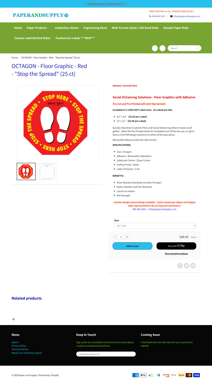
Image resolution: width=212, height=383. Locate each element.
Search (15, 342)
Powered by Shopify (49, 375)
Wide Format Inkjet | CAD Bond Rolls (135, 28)
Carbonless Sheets (67, 28)
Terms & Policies (20, 349)
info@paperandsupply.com (187, 16)
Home (18, 28)
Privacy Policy (19, 345)
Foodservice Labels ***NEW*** (75, 38)
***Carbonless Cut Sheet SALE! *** (106, 4)
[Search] (197, 48)
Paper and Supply (28, 375)
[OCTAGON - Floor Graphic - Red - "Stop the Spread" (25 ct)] (57, 123)
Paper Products (37, 28)
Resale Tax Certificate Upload (27, 352)
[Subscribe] (132, 354)
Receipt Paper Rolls (175, 28)
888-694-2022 (158, 16)
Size (116, 220)
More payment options (176, 253)
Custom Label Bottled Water (32, 38)
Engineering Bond (95, 28)
